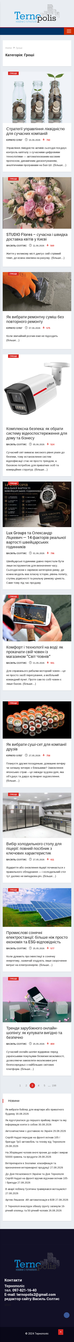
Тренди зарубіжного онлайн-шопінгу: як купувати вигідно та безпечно (34, 1032)
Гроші (19, 48)
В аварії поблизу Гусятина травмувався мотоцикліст (36, 1189)
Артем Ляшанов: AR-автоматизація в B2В (30, 1199)
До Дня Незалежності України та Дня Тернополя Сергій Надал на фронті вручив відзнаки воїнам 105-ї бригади (36, 1178)
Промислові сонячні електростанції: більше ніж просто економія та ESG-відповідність (37, 937)
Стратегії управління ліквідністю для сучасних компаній (35, 131)
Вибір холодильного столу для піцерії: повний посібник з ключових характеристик (34, 848)
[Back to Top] (60, 1332)
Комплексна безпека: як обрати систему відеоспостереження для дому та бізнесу (36, 433)
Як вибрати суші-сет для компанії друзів (36, 747)
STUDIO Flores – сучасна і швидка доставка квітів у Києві (37, 237)
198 (54, 1085)
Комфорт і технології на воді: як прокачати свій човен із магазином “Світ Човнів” (34, 651)
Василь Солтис (16, 245)
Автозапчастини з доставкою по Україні (28, 1131)
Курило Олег (14, 140)
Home (8, 48)
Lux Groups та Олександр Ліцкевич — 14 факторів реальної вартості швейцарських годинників (36, 540)
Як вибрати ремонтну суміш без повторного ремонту (35, 319)
